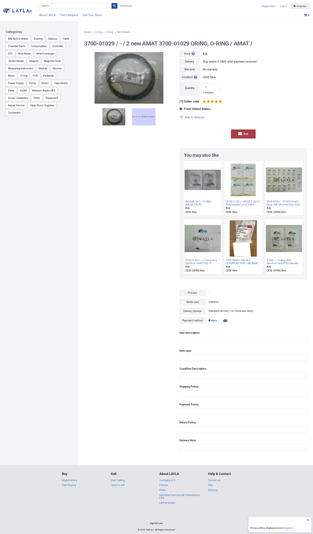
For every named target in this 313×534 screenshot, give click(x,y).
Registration (269, 6)
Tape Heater (61, 83)
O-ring (23, 75)
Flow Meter (24, 53)
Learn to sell (117, 485)
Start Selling (118, 480)
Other (37, 98)
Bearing (38, 38)
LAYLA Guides (167, 502)
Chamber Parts (16, 46)
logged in (288, 528)
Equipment (52, 98)
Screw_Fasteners (18, 98)
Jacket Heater (16, 61)
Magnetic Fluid (52, 61)
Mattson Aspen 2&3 (43, 90)
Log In (283, 6)
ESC (10, 53)
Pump (32, 83)
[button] (156, 517)
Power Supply (16, 83)
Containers (14, 112)
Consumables (39, 46)
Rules (162, 490)
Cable (66, 38)
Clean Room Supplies (42, 105)
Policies (163, 485)
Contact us (214, 480)
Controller (57, 46)
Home (87, 32)
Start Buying (69, 485)
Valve (11, 90)
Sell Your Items (92, 15)
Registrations (69, 480)
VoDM (23, 90)
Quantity (190, 88)
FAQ (210, 485)
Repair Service (16, 105)
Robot (45, 83)
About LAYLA (47, 15)
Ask (245, 134)
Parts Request (69, 15)
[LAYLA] (17, 10)
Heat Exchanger (45, 53)
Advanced (126, 5)
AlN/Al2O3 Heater (18, 38)
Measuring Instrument (20, 68)
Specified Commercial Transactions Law (179, 496)
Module (43, 68)
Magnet (34, 61)
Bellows (52, 38)
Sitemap (213, 490)
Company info (167, 480)
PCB (35, 75)
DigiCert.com (156, 523)
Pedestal (48, 75)
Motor (11, 75)
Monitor (57, 68)
